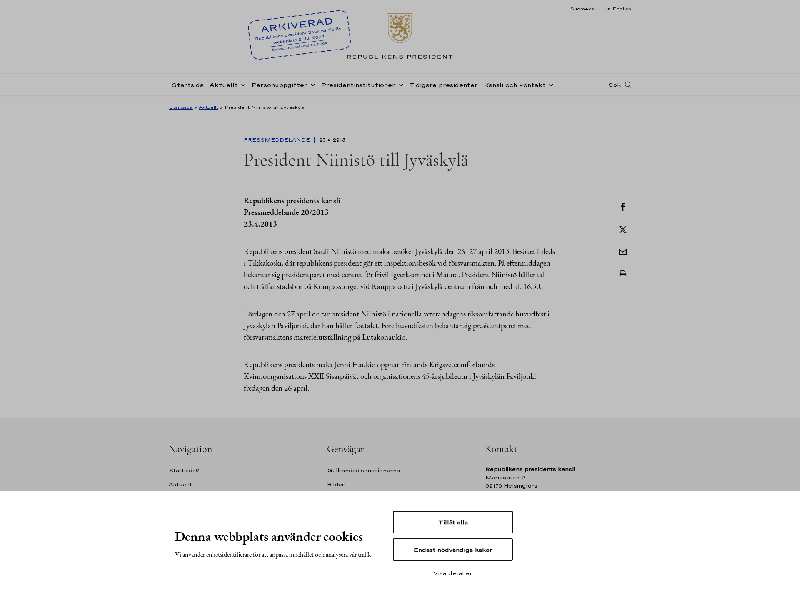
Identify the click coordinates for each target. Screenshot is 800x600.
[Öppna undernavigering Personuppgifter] (311, 84)
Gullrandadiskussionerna (363, 470)
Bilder (336, 484)
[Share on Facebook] (622, 206)
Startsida (188, 85)
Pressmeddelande (278, 140)
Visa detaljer (452, 573)
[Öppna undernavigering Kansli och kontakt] (549, 84)
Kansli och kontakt (515, 85)
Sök (614, 84)
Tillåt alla (453, 522)
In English (618, 9)
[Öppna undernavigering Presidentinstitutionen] (399, 84)
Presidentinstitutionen (358, 85)
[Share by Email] (622, 251)
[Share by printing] (622, 273)
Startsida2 (184, 470)
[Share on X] (622, 228)
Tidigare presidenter (443, 85)
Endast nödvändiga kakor (453, 549)
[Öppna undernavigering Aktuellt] (241, 84)
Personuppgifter (279, 85)
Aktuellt (224, 85)
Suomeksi (582, 9)
